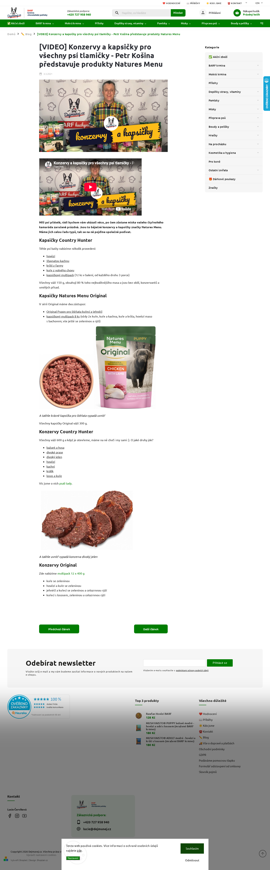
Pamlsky (214, 100)
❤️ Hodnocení (171, 3)
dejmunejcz (17, 816)
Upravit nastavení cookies (41, 854)
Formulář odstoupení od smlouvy (219, 766)
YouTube (24, 816)
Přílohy (213, 83)
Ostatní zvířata (218, 170)
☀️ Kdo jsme (213, 3)
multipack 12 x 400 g (70, 573)
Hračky (213, 135)
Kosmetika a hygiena (222, 153)
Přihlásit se (220, 662)
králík (49, 471)
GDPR (202, 754)
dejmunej (9, 816)
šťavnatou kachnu (57, 261)
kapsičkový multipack (60, 275)
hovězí (50, 256)
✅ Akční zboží (218, 57)
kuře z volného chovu (60, 270)
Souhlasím (192, 848)
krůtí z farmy (54, 265)
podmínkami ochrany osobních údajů (192, 670)
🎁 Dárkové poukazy (222, 179)
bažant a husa (55, 447)
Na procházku (217, 144)
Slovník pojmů (208, 772)
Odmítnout (192, 860)
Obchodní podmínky (211, 749)
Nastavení (73, 858)
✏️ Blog (204, 737)
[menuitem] (18, 23)
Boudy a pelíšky (219, 126)
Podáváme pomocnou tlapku (217, 760)
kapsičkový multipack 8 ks (63, 316)
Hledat (178, 12)
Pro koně (214, 161)
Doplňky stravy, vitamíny (225, 92)
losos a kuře (54, 476)
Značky (213, 187)
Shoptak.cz (42, 860)
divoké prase (54, 452)
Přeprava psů (217, 118)
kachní (50, 466)
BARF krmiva (217, 65)
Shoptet (23, 860)
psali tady (65, 483)
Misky (212, 109)
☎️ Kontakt (235, 3)
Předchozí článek (59, 629)
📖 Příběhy (193, 3)
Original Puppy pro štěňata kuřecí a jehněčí (74, 311)
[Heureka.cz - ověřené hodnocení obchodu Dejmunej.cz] (38, 707)
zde (79, 850)
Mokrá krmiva (217, 74)
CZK (257, 2)
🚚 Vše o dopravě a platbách (216, 743)
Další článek (151, 629)
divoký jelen (54, 457)
